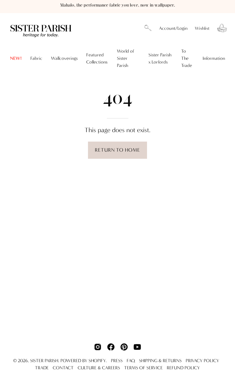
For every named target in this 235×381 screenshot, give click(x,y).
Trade (42, 367)
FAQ (131, 360)
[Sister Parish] (41, 28)
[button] (148, 28)
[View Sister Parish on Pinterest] (124, 347)
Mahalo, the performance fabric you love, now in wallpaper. (117, 5)
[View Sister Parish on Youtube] (137, 347)
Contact (63, 367)
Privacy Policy (202, 360)
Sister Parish (44, 360)
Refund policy (183, 367)
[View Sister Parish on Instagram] (97, 347)
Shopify (97, 360)
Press (117, 360)
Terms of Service (143, 367)
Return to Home (117, 150)
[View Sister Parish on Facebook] (111, 347)
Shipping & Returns (160, 360)
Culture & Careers (99, 367)
